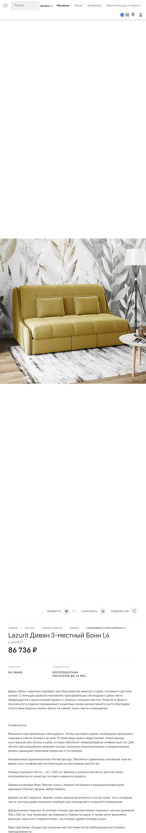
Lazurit (15, 642)
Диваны (74, 628)
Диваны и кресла (52, 628)
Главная (13, 628)
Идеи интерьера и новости (123, 5)
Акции (78, 5)
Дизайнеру (94, 5)
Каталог (30, 628)
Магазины (63, 5)
